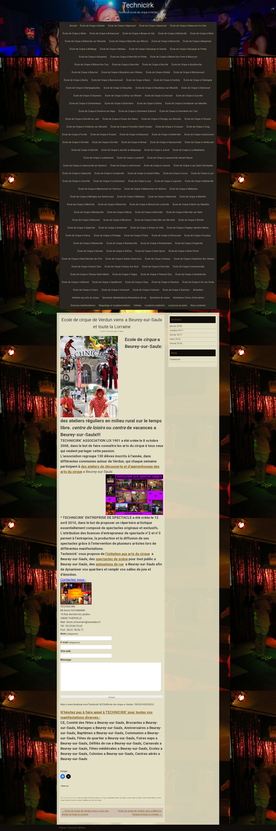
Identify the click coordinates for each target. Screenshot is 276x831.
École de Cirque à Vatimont (75, 282)
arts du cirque (83, 798)
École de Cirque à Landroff (130, 157)
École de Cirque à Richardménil (156, 243)
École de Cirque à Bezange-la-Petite (188, 49)
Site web (65, 651)
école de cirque (76, 800)
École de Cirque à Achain (92, 25)
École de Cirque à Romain (90, 251)
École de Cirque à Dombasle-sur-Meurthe (186, 103)
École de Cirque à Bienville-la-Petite (128, 56)
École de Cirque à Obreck (191, 220)
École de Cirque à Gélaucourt (134, 134)
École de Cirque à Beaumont (197, 41)
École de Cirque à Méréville (81, 204)
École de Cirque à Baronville (166, 41)
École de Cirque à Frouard (103, 134)
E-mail (70, 642)
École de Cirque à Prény (136, 235)
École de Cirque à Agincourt (122, 25)
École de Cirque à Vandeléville (190, 274)
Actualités (198, 290)
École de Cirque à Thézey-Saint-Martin (89, 274)
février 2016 (176, 343)
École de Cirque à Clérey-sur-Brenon (123, 95)
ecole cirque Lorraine (134, 798)
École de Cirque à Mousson (86, 220)
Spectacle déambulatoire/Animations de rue (124, 297)
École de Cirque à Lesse (175, 173)
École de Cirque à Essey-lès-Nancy (120, 119)
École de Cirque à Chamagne (198, 80)
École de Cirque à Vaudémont (107, 282)
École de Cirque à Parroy (78, 235)
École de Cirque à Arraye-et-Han (138, 33)
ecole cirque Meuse (149, 798)
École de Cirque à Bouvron (85, 72)
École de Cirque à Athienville (172, 33)
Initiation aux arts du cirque (85, 297)
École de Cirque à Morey (119, 212)
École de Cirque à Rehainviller (88, 243)
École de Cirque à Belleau (112, 49)
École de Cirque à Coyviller (189, 95)
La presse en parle (177, 305)
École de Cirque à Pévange (107, 235)
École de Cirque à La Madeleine (189, 150)
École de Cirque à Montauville (89, 212)
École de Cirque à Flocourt (198, 119)
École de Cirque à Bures (138, 80)
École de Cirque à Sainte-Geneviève (123, 258)
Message (65, 659)
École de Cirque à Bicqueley (93, 56)
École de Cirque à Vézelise (165, 282)
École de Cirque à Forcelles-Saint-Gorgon (131, 126)
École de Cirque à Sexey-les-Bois (122, 266)
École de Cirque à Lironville (76, 181)
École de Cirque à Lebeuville (76, 173)
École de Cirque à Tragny (124, 274)
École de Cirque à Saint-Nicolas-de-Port (82, 258)
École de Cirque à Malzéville (199, 181)
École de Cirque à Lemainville (109, 173)
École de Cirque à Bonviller (125, 64)
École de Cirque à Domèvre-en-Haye (96, 111)
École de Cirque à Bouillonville (186, 64)
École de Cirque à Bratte (158, 72)
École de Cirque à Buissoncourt (107, 80)
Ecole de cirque (93, 798)
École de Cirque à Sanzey (157, 258)
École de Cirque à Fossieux (169, 126)
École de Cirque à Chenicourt (195, 87)
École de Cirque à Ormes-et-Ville (146, 227)
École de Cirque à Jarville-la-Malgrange (121, 150)
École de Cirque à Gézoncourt (199, 134)
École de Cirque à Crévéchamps (85, 103)
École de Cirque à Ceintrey (167, 80)
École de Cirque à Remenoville (122, 243)
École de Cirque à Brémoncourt (189, 72)
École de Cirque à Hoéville (84, 150)
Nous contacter (198, 305)
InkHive (81, 827)
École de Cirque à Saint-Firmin (183, 251)
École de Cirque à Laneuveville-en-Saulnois (85, 165)
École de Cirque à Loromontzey (109, 181)
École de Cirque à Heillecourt (199, 142)
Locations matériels (155, 305)
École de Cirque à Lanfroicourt (125, 165)
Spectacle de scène (160, 297)
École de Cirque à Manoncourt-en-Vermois (99, 188)
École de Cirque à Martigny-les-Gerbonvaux (92, 196)
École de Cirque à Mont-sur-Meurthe (190, 204)
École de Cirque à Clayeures (87, 95)
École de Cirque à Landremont (99, 157)
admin (121, 331)
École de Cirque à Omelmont (112, 227)
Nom (69, 633)
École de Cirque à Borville (155, 64)
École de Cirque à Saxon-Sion (86, 266)
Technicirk (138, 5)
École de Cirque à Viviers (85, 290)
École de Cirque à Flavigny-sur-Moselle (161, 119)
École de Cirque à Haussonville (165, 142)
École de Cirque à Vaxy (136, 282)
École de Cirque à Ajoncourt (153, 25)
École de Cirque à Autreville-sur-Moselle (85, 41)
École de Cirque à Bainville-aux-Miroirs (128, 41)
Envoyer (112, 697)
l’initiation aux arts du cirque (127, 554)
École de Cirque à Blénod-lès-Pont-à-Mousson (173, 56)
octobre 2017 (176, 330)
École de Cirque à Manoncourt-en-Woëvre (145, 188)
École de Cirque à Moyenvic (117, 220)
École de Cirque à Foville (74, 134)
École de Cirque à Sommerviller (188, 266)
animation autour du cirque (117, 798)
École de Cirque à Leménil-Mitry (144, 173)
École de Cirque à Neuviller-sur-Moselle (155, 220)
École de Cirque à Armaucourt (104, 33)
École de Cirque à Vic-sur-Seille (198, 282)
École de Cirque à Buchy (76, 80)
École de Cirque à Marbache (184, 188)
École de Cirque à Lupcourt (168, 181)
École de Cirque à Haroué (134, 142)
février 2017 (176, 334)
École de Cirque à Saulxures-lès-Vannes (194, 258)
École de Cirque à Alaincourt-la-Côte (188, 25)
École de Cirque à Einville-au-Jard (82, 119)
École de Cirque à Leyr (202, 173)
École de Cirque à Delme (149, 103)
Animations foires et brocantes (188, 297)
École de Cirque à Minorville (112, 204)
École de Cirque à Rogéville (189, 243)
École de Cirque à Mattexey (131, 196)
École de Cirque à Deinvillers (119, 103)
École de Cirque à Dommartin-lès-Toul (178, 111)
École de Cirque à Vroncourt (115, 290)
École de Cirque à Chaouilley (118, 87)
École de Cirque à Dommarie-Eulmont (137, 111)
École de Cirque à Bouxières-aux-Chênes (121, 72)
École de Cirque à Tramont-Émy (156, 274)
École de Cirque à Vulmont (146, 290)
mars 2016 (175, 339)
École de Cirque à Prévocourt (166, 235)
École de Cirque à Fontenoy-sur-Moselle (86, 126)
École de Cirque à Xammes (176, 290)
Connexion (175, 359)
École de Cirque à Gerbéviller (166, 134)
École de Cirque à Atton (202, 33)
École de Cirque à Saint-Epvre (150, 251)
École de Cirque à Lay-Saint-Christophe (193, 165)
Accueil (73, 25)
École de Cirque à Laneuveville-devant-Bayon (170, 157)
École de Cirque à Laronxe (157, 165)
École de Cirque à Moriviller (149, 212)
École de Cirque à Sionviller (155, 266)
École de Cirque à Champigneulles (83, 87)
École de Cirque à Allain (74, 33)
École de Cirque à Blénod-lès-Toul (91, 64)
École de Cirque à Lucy (139, 181)
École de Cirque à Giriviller (75, 142)
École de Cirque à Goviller (105, 142)
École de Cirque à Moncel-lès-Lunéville (149, 204)
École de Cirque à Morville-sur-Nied (184, 212)
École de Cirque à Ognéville (81, 227)
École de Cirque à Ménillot (193, 196)
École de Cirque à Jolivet (156, 150)
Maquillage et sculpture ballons (114, 305)
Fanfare (137, 305)
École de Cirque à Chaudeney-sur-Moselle (157, 87)
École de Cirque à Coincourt (158, 95)
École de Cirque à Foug (198, 126)
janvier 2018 (176, 326)
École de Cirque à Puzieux (197, 235)
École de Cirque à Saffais (119, 251)
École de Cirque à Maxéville (162, 196)
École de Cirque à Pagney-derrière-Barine (188, 227)
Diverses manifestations (82, 305)
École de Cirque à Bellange (83, 49)
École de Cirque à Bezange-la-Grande (147, 49)
